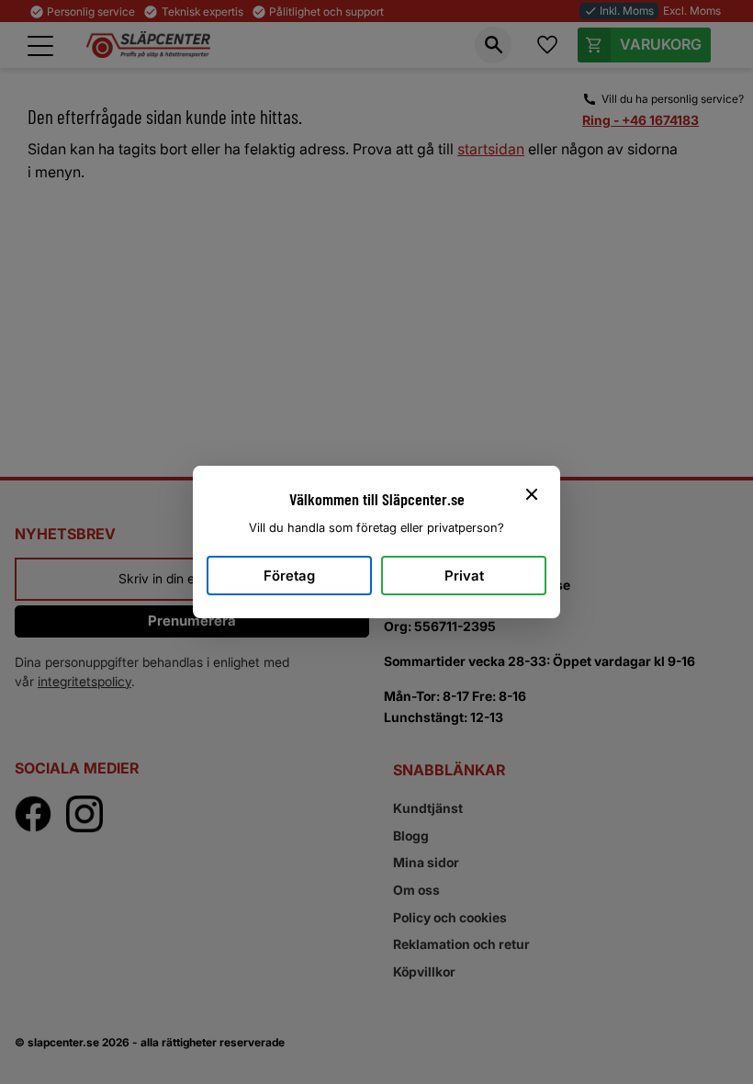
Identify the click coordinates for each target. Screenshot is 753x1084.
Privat (464, 575)
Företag (289, 575)
